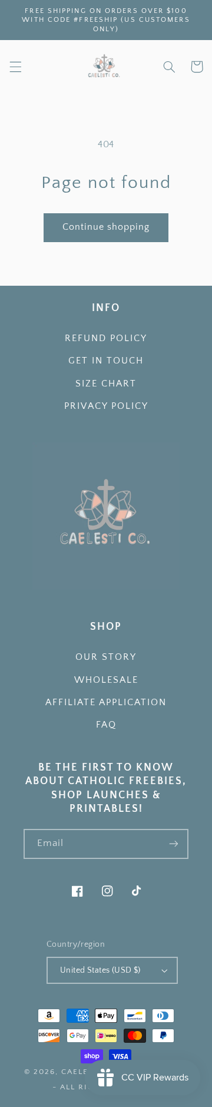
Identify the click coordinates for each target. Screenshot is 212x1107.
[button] (15, 66)
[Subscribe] (173, 844)
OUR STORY (106, 657)
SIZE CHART (106, 384)
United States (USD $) (100, 970)
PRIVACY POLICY (106, 406)
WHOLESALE (106, 680)
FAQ (106, 725)
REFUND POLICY (106, 338)
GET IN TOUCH (106, 361)
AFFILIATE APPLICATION (106, 703)
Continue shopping (106, 227)
